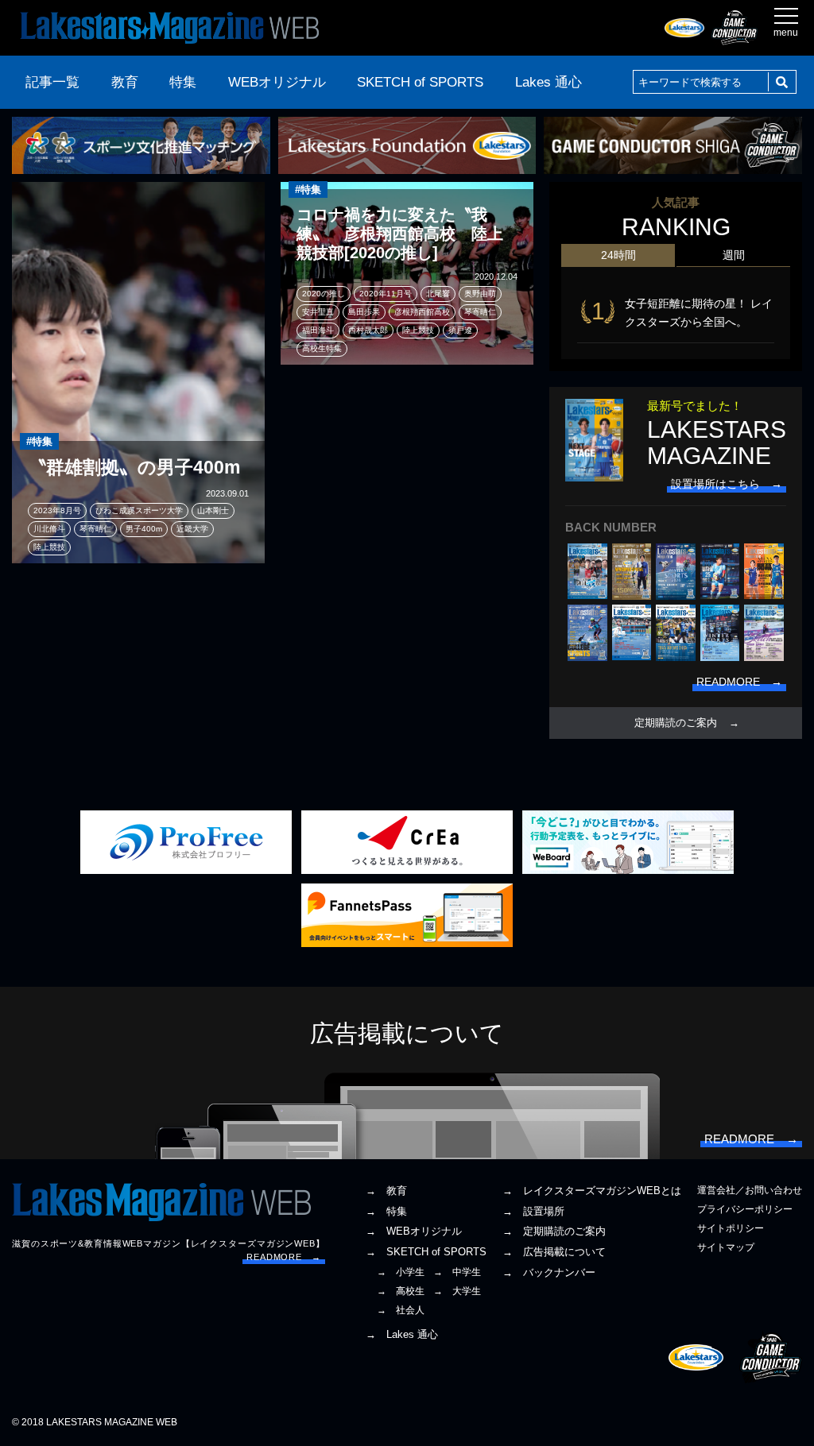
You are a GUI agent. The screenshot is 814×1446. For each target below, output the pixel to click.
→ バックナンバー (548, 1272)
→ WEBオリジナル (414, 1231)
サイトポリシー (730, 1228)
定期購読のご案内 (675, 723)
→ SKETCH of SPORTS (426, 1252)
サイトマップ (725, 1247)
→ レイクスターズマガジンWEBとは (591, 1191)
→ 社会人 (400, 1310)
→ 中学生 (457, 1272)
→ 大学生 (457, 1291)
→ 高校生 (400, 1291)
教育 (124, 82)
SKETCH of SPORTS (420, 82)
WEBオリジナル (277, 82)
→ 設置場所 (533, 1211)
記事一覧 (52, 82)
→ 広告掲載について (554, 1252)
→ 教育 (386, 1191)
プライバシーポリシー (745, 1209)
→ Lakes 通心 (402, 1334)
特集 (182, 82)
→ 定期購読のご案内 (554, 1231)
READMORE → (283, 1257)
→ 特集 (386, 1211)
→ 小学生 (400, 1272)
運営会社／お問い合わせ (749, 1190)
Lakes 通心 (548, 82)
